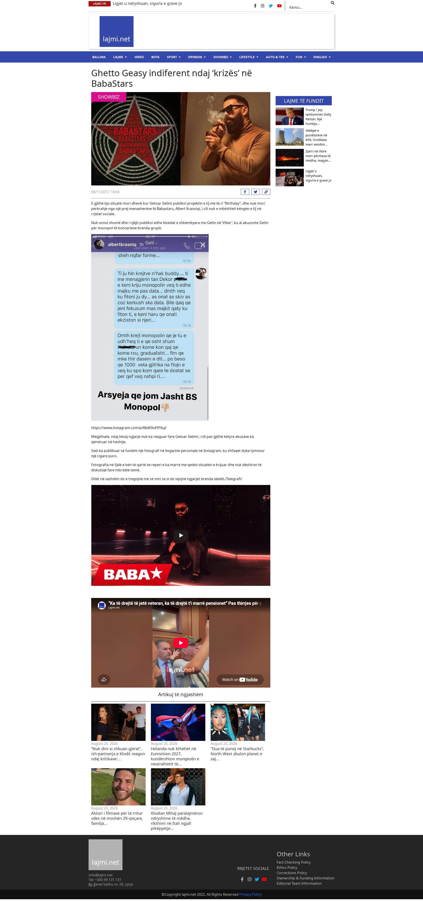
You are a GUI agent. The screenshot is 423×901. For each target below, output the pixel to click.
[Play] (180, 535)
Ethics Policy (287, 867)
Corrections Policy (292, 872)
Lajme (118, 57)
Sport (172, 57)
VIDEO (139, 57)
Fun (299, 57)
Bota (155, 57)
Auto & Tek (275, 57)
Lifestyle (247, 57)
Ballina (99, 57)
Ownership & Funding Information (305, 878)
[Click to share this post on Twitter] (254, 192)
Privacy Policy (250, 894)
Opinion (195, 57)
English (320, 57)
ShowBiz (220, 57)
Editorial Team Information (299, 883)
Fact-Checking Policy (294, 862)
